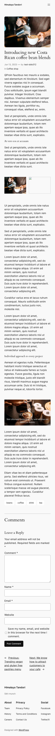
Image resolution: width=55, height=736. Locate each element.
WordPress (24, 730)
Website (9, 614)
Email (8, 600)
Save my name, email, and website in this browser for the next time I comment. (28, 632)
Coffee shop (12, 68)
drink (31, 502)
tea (40, 502)
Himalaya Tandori (13, 4)
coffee (21, 502)
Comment (11, 552)
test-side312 (30, 64)
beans (9, 502)
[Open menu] (49, 4)
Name (8, 586)
